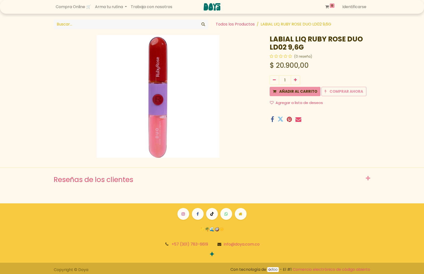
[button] (295, 91)
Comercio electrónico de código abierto (331, 269)
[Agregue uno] (295, 80)
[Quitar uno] (274, 80)
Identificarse (354, 7)
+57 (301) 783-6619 (190, 244)
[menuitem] (73, 7)
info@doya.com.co (242, 244)
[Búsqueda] (203, 24)
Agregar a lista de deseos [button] (299, 102)
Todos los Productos (235, 24)
